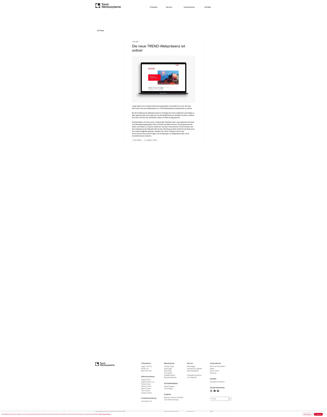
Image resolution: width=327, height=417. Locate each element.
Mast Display (169, 386)
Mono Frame (146, 386)
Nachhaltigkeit (193, 371)
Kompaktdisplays (171, 383)
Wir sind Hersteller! (217, 366)
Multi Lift (145, 369)
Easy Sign (168, 369)
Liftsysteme (146, 363)
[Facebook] (214, 391)
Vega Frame (146, 380)
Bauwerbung (169, 363)
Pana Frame (146, 384)
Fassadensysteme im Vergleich (194, 376)
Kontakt (208, 7)
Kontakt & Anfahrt (217, 382)
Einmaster (168, 373)
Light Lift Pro (146, 366)
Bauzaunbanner (170, 377)
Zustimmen (318, 414)
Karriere (213, 373)
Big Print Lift (146, 371)
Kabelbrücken (169, 375)
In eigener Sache (150, 140)
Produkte (153, 7)
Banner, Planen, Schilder (173, 397)
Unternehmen (189, 7)
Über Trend (214, 371)
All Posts (100, 31)
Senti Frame (146, 388)
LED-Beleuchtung (171, 400)
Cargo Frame (146, 393)
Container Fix (146, 401)
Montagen (191, 366)
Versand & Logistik (194, 369)
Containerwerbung (148, 398)
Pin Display (168, 389)
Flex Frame (145, 391)
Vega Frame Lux (147, 382)
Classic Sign (169, 366)
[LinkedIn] (218, 391)
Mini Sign (168, 371)
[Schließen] (325, 414)
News (212, 369)
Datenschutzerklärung (105, 414)
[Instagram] (211, 391)
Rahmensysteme (148, 377)
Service (169, 7)
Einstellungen (307, 414)
